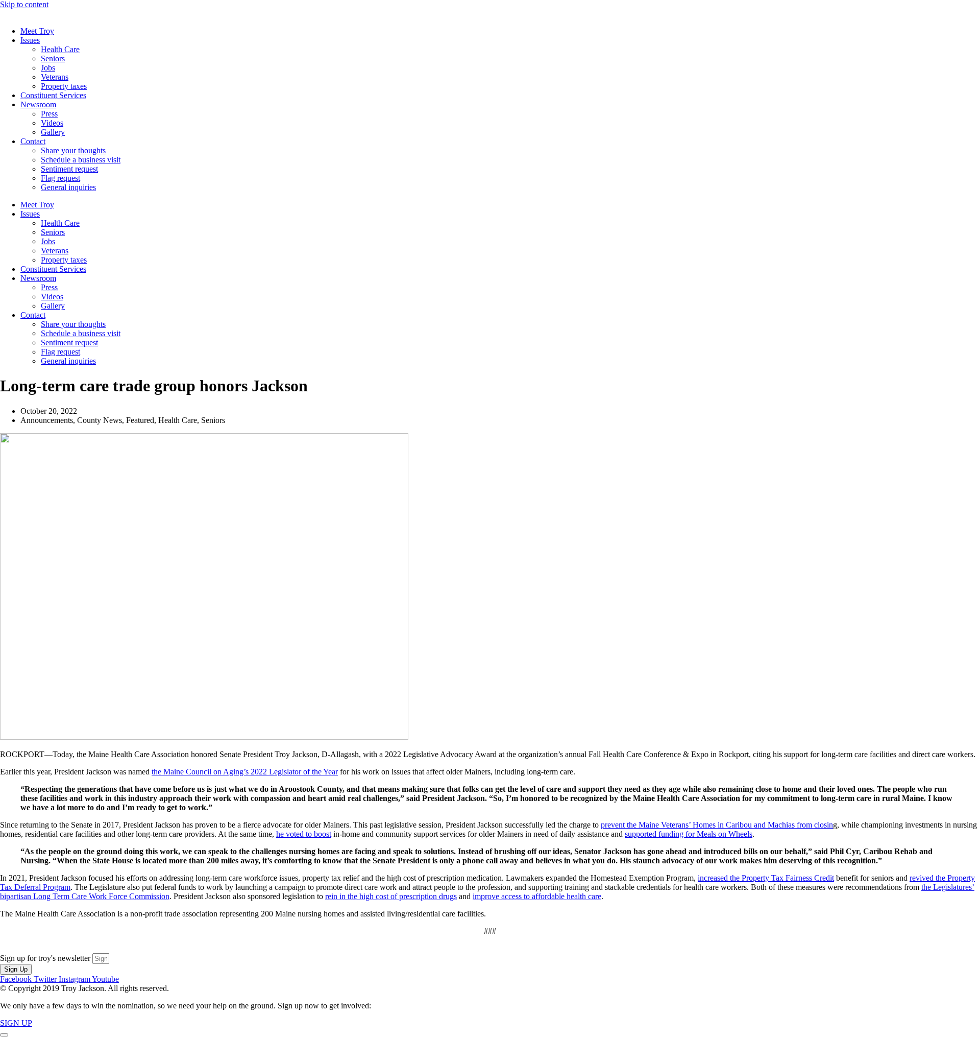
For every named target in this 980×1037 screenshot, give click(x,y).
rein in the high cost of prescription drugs (391, 896)
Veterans (54, 77)
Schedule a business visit (80, 159)
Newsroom (38, 104)
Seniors (53, 58)
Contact (32, 141)
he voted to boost (303, 834)
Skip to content (24, 4)
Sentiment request (69, 168)
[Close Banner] (4, 1034)
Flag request (60, 178)
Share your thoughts (73, 150)
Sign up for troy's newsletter (46, 958)
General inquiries (68, 187)
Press (49, 113)
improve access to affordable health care (537, 896)
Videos (52, 123)
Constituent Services (53, 95)
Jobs (48, 67)
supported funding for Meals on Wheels (688, 834)
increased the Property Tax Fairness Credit (766, 878)
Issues (30, 40)
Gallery (53, 132)
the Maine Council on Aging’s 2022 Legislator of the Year (245, 771)
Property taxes (64, 86)
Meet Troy (37, 31)
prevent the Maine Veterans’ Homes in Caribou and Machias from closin (717, 824)
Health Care (60, 49)
